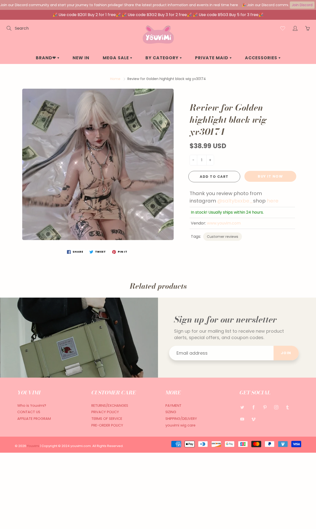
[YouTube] (242, 419)
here (272, 200)
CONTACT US (28, 411)
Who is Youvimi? (31, 405)
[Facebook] (253, 407)
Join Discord (302, 4)
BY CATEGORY (162, 58)
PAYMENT (173, 405)
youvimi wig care (180, 425)
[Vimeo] (253, 419)
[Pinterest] (264, 407)
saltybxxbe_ (237, 200)
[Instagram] (276, 407)
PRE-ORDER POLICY (107, 425)
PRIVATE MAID (212, 58)
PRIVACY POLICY (105, 411)
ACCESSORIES (261, 58)
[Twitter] (242, 407)
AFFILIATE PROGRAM (34, 418)
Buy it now (270, 176)
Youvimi (33, 446)
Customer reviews (222, 236)
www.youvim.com (224, 223)
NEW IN (81, 58)
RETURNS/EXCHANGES (109, 405)
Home (115, 78)
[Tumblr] (287, 407)
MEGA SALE (116, 58)
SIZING (170, 411)
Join (286, 352)
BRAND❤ (46, 58)
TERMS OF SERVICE (106, 418)
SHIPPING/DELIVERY (181, 418)
